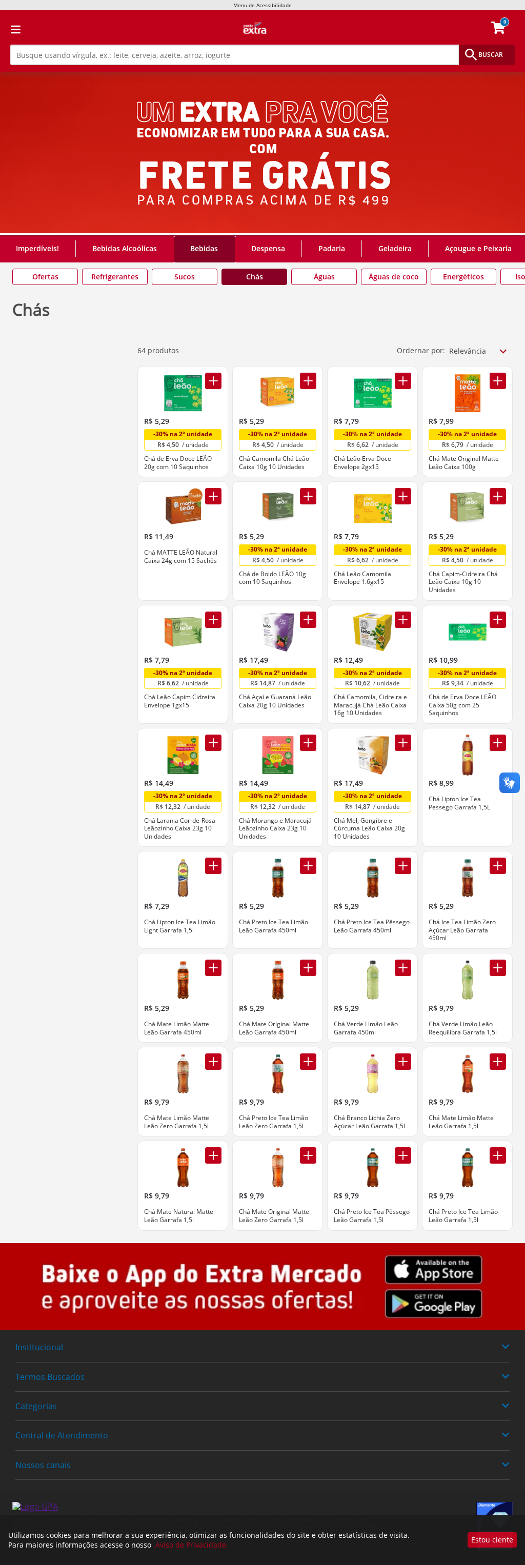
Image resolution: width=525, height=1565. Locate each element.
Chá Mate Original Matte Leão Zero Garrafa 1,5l (274, 1216)
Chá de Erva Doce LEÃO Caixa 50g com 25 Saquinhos (462, 705)
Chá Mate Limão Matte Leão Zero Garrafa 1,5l (176, 1122)
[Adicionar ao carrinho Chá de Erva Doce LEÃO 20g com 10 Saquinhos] (213, 381)
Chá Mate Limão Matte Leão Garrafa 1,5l (461, 1122)
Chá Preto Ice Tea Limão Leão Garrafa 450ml (273, 926)
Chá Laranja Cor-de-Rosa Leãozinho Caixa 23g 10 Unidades (179, 829)
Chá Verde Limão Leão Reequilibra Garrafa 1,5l (463, 1028)
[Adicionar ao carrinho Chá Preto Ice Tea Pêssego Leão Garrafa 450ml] (403, 866)
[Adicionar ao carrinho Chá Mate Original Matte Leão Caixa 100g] (498, 381)
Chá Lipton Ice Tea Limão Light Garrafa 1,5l (179, 926)
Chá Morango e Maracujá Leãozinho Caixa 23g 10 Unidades (275, 829)
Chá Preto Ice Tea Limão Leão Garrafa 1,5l (463, 1216)
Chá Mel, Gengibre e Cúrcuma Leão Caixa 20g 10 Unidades (369, 829)
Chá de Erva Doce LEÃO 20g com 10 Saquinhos (178, 463)
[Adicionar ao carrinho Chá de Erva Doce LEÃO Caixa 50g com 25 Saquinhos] (498, 620)
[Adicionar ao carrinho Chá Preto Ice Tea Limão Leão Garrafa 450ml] (308, 866)
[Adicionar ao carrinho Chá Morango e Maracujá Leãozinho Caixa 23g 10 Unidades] (308, 743)
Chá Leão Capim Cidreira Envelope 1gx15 (179, 701)
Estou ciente (492, 1539)
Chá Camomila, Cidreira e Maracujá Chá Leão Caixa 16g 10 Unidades (370, 705)
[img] (262, 1287)
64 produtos (158, 350)
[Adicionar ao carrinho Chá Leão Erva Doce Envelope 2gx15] (403, 381)
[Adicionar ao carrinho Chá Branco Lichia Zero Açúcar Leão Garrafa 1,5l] (403, 1061)
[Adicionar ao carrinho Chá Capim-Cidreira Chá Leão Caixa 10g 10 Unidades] (498, 496)
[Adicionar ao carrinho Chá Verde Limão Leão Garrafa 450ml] (403, 968)
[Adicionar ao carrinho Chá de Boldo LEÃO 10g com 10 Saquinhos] (308, 496)
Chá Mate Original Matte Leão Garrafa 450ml (274, 1028)
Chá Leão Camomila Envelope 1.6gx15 (362, 578)
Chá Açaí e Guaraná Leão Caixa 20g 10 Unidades (275, 701)
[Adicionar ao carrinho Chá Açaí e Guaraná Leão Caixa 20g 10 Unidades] (308, 620)
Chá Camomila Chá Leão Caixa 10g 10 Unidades (274, 463)
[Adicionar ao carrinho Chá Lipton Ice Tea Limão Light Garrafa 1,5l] (213, 866)
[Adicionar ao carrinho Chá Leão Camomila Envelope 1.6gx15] (403, 496)
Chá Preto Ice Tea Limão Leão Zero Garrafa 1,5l (273, 1122)
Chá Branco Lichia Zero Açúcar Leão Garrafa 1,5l (369, 1122)
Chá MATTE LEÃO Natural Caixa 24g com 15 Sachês (180, 556)
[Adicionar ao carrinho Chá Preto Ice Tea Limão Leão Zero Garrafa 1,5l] (308, 1061)
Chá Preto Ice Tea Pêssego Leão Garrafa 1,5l (372, 1216)
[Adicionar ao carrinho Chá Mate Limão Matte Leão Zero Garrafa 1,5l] (213, 1061)
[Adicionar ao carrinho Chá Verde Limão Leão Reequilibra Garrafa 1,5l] (498, 968)
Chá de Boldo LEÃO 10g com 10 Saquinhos (272, 578)
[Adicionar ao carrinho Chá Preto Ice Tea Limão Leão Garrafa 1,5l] (498, 1155)
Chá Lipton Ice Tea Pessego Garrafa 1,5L (459, 803)
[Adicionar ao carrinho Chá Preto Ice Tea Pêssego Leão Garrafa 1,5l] (403, 1155)
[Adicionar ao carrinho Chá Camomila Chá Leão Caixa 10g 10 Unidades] (308, 381)
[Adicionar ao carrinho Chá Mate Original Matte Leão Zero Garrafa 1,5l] (308, 1155)
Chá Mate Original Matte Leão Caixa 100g (464, 463)
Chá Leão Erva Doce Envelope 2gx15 (362, 463)
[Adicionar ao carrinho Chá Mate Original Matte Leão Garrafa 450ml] (308, 968)
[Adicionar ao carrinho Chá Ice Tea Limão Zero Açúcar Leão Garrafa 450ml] (498, 866)
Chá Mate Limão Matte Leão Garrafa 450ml (176, 1028)
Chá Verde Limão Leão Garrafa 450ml (366, 1028)
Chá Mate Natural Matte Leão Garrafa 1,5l (178, 1216)
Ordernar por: (421, 350)
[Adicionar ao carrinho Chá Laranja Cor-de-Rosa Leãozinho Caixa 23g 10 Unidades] (213, 743)
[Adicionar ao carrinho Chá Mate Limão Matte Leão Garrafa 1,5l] (498, 1061)
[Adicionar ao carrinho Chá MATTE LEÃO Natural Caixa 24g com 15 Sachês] (213, 496)
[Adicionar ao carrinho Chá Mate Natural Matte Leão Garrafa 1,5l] (213, 1155)
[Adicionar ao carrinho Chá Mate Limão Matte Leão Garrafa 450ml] (213, 968)
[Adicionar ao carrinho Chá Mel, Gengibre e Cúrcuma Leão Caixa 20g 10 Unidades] (403, 743)
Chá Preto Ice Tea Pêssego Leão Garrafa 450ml (372, 926)
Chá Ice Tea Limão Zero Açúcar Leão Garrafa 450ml (462, 930)
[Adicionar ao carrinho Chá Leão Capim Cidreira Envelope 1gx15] (213, 620)
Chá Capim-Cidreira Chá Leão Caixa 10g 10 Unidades (463, 582)
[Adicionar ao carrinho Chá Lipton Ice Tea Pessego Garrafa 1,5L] (498, 743)
